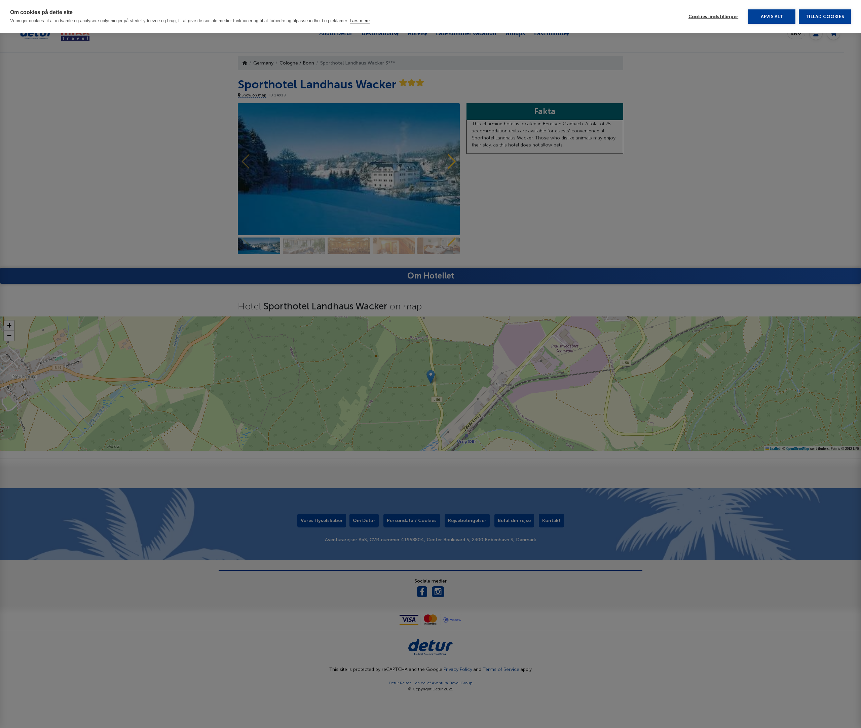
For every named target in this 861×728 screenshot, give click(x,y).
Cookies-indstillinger (713, 16)
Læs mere (360, 20)
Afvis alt (772, 16)
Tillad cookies (825, 16)
